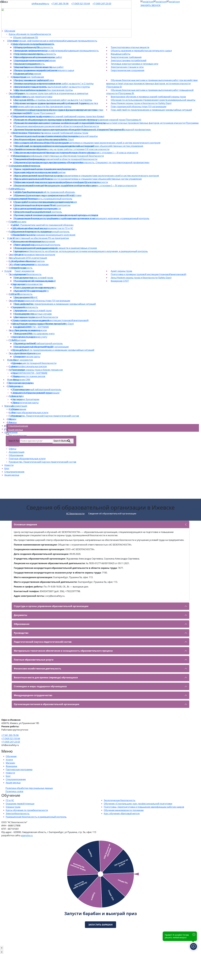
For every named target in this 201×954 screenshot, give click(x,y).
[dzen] (160, 1)
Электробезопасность (18, 813)
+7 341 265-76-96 (60, 3)
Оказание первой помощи (20, 803)
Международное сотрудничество (33, 695)
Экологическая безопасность (119, 800)
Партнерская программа (19, 769)
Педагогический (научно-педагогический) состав (43, 641)
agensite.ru (27, 835)
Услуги (9, 759)
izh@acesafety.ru (40, 3)
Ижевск (4, 1)
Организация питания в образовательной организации (46, 704)
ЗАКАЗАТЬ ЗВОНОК (150, 5)
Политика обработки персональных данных (29, 788)
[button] (8, 433)
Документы (20, 615)
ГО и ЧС (10, 800)
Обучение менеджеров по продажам (124, 810)
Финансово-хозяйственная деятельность (37, 668)
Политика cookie (14, 791)
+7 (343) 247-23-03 (102, 3)
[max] (173, 1)
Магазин (10, 762)
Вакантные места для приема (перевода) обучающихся (46, 677)
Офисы (12, 448)
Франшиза (11, 766)
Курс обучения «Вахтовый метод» (122, 813)
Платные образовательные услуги (27, 458)
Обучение (11, 756)
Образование (16, 455)
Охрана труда (13, 806)
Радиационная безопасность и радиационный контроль (36, 816)
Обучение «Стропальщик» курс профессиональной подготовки (138, 803)
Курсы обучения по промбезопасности (27, 810)
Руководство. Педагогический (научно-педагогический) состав (42, 461)
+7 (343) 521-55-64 (80, 3)
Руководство (21, 632)
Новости (9, 465)
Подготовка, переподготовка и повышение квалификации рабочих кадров (144, 806)
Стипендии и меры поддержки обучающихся (40, 686)
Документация (16, 451)
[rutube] (147, 1)
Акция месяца (11, 475)
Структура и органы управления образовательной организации (51, 606)
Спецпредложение (14, 471)
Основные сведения (25, 524)
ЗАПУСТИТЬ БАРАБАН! (100, 924)
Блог (6, 468)
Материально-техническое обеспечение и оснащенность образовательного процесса (63, 650)
